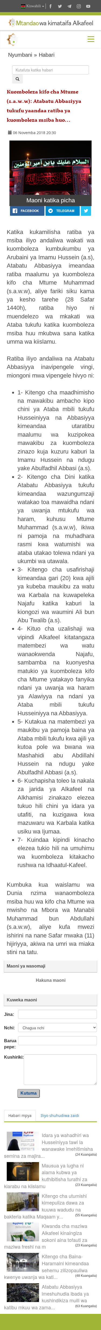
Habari (46, 55)
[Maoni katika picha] (50, 168)
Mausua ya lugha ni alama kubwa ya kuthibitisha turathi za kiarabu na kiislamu (45, 1175)
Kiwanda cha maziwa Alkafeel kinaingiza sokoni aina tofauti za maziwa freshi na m (45, 1236)
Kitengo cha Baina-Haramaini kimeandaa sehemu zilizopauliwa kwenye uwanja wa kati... (46, 1266)
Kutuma (28, 1093)
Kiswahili (33, 6)
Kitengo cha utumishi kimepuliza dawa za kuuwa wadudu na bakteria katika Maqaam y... (45, 1206)
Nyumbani (20, 55)
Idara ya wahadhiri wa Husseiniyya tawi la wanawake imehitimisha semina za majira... (48, 1145)
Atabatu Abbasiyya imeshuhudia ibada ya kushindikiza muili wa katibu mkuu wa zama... (46, 1297)
